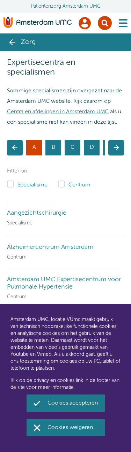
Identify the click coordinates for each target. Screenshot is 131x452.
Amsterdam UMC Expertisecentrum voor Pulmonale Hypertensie (64, 283)
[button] (15, 147)
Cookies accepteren (73, 403)
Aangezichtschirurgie (36, 213)
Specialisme (32, 185)
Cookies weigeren (70, 427)
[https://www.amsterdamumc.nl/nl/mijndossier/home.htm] (85, 23)
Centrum (79, 185)
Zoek (105, 23)
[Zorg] (12, 42)
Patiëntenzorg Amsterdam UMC (66, 6)
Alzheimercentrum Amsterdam (50, 247)
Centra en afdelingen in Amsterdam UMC (58, 112)
